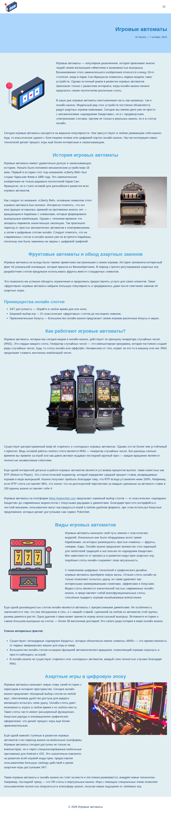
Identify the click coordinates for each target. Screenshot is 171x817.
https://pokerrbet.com (62, 498)
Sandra (142, 37)
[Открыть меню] (164, 6)
